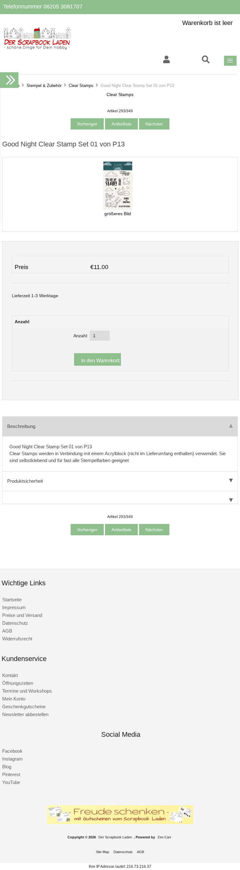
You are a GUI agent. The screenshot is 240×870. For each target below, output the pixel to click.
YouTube (11, 782)
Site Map (102, 852)
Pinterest (11, 774)
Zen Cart (164, 837)
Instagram (12, 758)
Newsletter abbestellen (25, 714)
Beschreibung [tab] (21, 426)
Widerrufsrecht (17, 638)
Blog (6, 766)
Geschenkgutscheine (24, 706)
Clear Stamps (81, 85)
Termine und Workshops (27, 691)
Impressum (14, 607)
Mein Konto (13, 698)
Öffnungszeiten (17, 683)
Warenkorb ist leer (207, 22)
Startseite (12, 599)
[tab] (120, 497)
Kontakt (10, 675)
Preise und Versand (22, 615)
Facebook (12, 751)
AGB (7, 630)
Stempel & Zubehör (44, 85)
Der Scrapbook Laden (115, 837)
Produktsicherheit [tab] (25, 481)
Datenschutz (15, 623)
